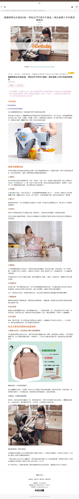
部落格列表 (7, 10)
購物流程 (42, 479)
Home (3, 10)
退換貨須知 (48, 479)
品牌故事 (30, 479)
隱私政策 (36, 479)
